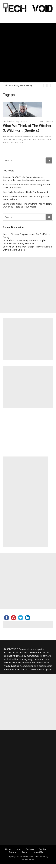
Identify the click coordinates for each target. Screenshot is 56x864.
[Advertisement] (28, 52)
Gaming (42, 849)
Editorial (13, 852)
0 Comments (47, 121)
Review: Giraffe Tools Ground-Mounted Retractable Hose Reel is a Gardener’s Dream (26, 179)
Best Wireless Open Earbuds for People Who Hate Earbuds (26, 198)
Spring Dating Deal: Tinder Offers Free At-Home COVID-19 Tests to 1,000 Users (28, 205)
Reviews (30, 849)
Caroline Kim (8, 121)
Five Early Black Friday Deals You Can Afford (32, 85)
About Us (38, 852)
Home (8, 849)
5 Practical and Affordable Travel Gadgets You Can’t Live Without (26, 186)
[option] (30, 85)
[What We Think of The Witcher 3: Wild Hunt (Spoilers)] (28, 109)
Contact (25, 852)
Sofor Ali (7, 246)
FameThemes (28, 859)
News (18, 849)
